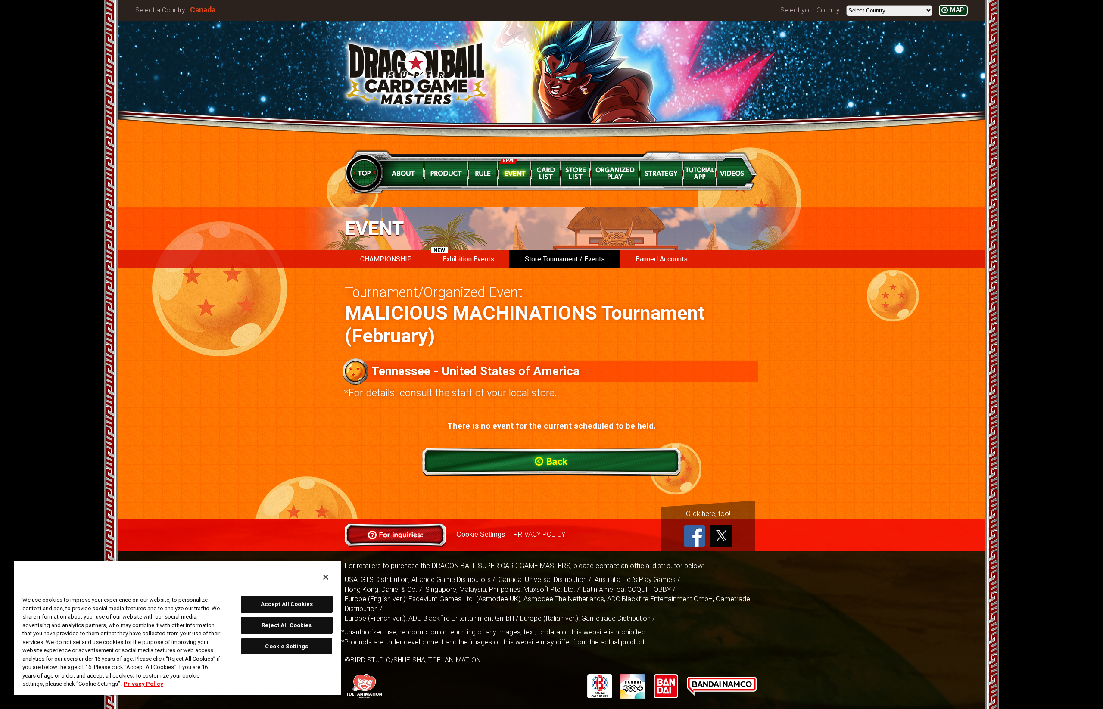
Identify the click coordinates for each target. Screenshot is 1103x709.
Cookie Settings (480, 534)
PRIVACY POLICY (539, 534)
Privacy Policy (143, 684)
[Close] (325, 577)
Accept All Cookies (287, 604)
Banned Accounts (662, 259)
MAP (957, 10)
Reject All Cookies (287, 625)
